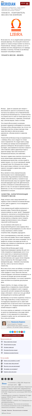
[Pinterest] (22, 332)
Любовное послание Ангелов (11, 353)
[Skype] (24, 332)
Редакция (4, 410)
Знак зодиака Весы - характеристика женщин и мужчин (11, 9)
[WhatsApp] (20, 332)
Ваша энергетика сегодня (10, 341)
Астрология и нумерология (8, 7)
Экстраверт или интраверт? (11, 369)
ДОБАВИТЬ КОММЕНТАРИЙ (12, 335)
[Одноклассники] (15, 332)
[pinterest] (5, 379)
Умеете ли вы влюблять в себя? (12, 360)
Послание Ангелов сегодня (10, 350)
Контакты (9, 410)
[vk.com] (2, 379)
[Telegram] (17, 332)
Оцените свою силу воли (10, 371)
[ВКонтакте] (13, 332)
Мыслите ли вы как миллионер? (12, 366)
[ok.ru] (8, 379)
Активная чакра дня (9, 347)
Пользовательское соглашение (20, 410)
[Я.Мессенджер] (10, 332)
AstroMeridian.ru (13, 382)
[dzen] (12, 379)
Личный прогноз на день (10, 344)
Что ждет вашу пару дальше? (11, 363)
